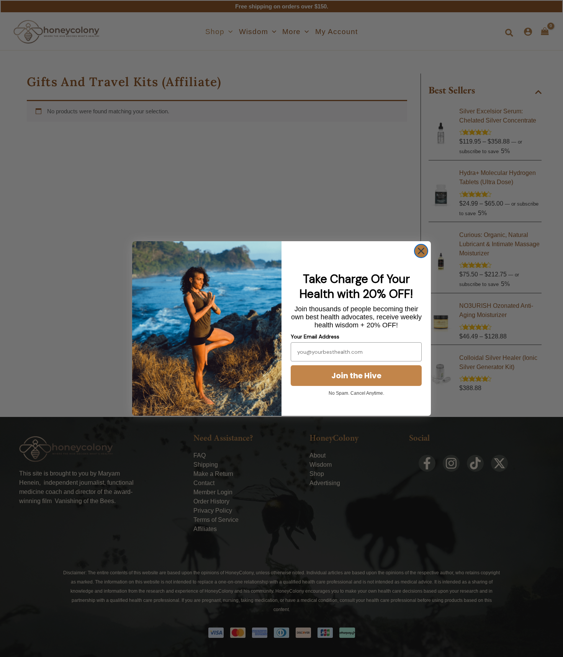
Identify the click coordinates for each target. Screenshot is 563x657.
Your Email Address (315, 336)
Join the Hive (356, 375)
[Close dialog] (421, 251)
